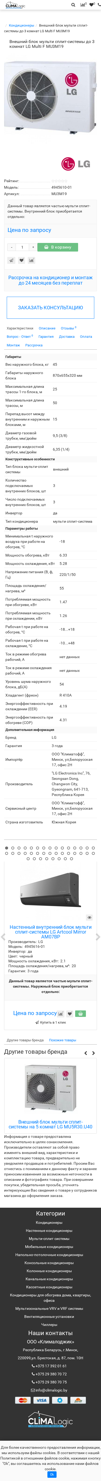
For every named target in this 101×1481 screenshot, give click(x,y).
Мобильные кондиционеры (49, 1247)
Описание (47, 328)
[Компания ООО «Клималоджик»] (50, 1419)
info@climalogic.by (51, 1390)
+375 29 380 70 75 (51, 1382)
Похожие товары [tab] (62, 1040)
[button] (85, 1053)
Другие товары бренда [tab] (25, 1040)
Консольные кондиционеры (49, 1263)
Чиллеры (49, 1324)
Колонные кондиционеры (49, 1271)
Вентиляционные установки (49, 1316)
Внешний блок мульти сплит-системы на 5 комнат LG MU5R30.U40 (50, 1124)
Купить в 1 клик (53, 1022)
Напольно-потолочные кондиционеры (49, 1255)
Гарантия (46, 337)
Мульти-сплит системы (49, 1238)
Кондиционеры (21, 25)
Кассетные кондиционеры (49, 1287)
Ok (52, 1474)
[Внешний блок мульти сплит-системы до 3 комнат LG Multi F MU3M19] (50, 97)
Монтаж (13, 345)
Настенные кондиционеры (49, 1230)
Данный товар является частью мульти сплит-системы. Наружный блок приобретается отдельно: (50, 986)
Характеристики (20, 328)
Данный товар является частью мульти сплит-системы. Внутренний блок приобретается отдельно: (49, 211)
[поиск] (98, 4)
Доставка (67, 337)
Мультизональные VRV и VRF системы (49, 1308)
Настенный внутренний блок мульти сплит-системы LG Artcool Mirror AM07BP (51, 931)
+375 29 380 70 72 (51, 1374)
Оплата (86, 337)
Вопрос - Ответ (20, 336)
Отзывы (68, 328)
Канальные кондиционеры (49, 1279)
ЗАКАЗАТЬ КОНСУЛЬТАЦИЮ (50, 307)
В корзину (61, 247)
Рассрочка (34, 345)
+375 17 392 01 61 (51, 1366)
